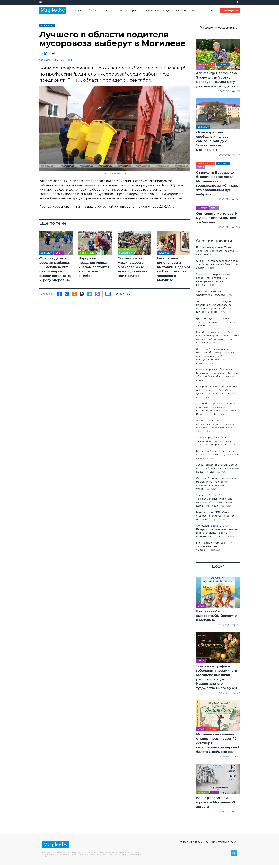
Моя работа (47, 25)
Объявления (94, 10)
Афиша (212, 729)
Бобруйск (78, 10)
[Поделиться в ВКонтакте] (67, 294)
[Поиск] (237, 2)
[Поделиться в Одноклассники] (74, 294)
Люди (165, 10)
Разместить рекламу (224, 842)
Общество (46, 253)
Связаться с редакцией (194, 842)
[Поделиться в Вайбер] (97, 294)
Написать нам (122, 294)
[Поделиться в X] (82, 294)
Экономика (125, 253)
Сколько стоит (127, 249)
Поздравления (206, 64)
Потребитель (87, 253)
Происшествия (114, 10)
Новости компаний (183, 10)
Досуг (59, 253)
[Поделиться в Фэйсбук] (59, 294)
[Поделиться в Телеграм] (89, 294)
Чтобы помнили (149, 10)
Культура (202, 792)
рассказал (53, 181)
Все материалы (230, 10)
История (131, 10)
